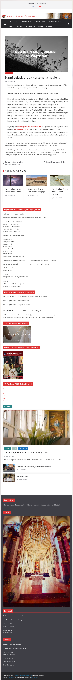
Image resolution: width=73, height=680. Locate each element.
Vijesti (14, 448)
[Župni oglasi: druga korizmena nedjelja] (13, 176)
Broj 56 (5, 398)
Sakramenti (30, 26)
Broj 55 (5, 395)
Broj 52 (5, 388)
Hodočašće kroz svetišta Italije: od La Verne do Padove (34, 467)
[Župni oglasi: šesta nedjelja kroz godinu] (60, 176)
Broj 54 (5, 393)
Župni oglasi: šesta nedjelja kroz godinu (60, 191)
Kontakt (49, 26)
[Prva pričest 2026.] (9, 478)
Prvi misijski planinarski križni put (56, 162)
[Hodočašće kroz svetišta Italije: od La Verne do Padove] (9, 468)
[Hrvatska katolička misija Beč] (36, 14)
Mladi (11, 26)
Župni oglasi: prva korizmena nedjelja (36, 190)
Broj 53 (5, 391)
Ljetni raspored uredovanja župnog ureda (26, 452)
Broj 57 (5, 400)
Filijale (40, 26)
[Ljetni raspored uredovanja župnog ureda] (36, 427)
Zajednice (12, 21)
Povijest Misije (54, 21)
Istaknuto (7, 448)
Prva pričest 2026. (22, 476)
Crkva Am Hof (26, 21)
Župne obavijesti (22, 448)
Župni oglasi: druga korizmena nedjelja (13, 190)
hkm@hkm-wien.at (8, 665)
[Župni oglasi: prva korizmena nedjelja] (36, 176)
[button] (16, 21)
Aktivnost (19, 26)
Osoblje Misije (41, 21)
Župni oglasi (8, 73)
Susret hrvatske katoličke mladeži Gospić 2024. (14, 163)
